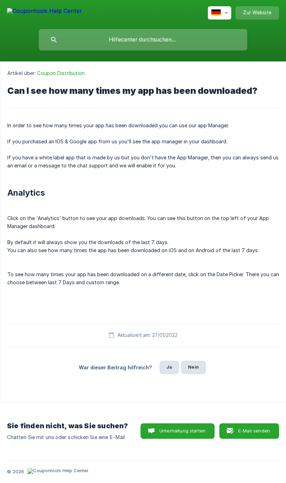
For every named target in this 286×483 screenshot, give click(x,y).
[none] (44, 12)
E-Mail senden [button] (254, 430)
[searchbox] (143, 40)
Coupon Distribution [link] (61, 73)
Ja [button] (169, 367)
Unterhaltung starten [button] (182, 430)
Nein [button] (193, 367)
